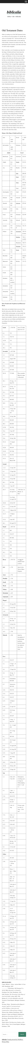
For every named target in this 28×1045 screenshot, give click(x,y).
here (21, 559)
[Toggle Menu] (26, 1)
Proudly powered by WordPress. (15, 1039)
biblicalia (14, 12)
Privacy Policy (5, 1041)
